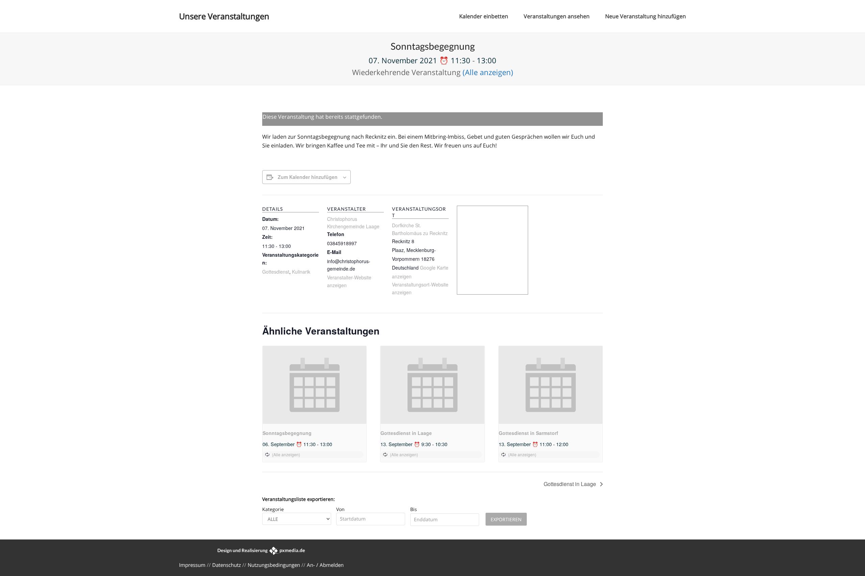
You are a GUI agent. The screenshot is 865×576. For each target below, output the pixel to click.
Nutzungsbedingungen (274, 564)
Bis (413, 509)
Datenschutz (226, 564)
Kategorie (273, 509)
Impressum (192, 564)
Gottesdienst (275, 271)
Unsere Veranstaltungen (224, 16)
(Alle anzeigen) (488, 72)
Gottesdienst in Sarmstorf (528, 433)
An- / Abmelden (325, 564)
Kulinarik (301, 271)
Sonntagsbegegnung (287, 433)
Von (340, 509)
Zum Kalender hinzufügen (308, 177)
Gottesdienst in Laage (406, 433)
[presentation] (314, 385)
